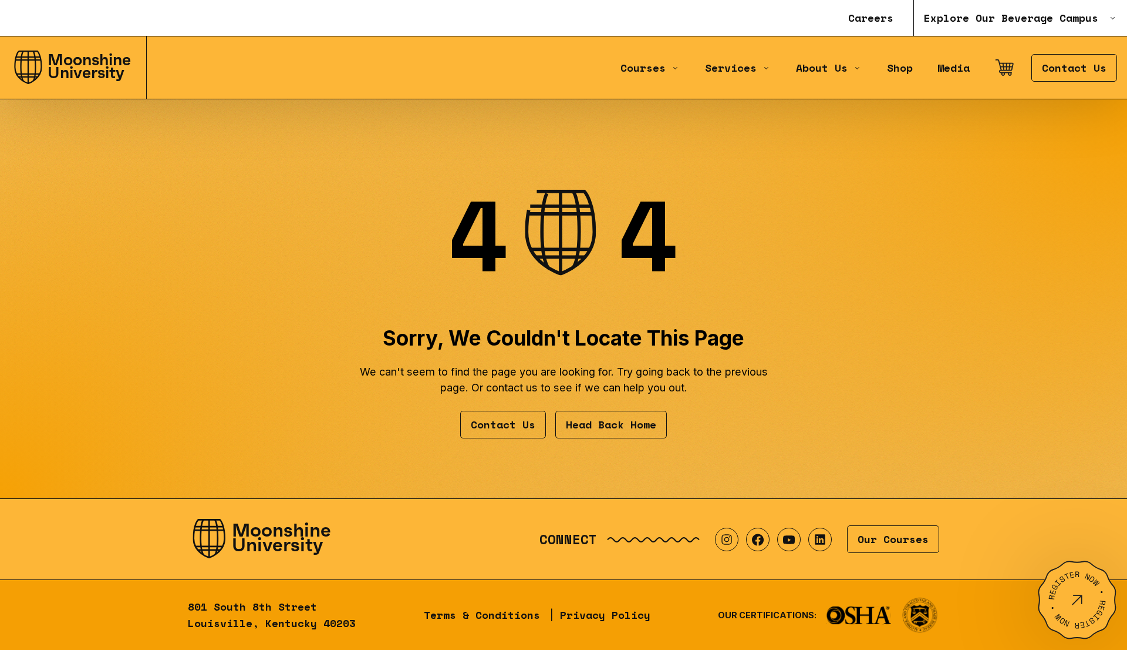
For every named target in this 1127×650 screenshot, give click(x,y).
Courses (643, 68)
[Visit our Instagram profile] (726, 539)
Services (731, 68)
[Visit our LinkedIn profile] (820, 539)
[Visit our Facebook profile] (758, 539)
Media (953, 68)
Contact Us (1074, 68)
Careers (870, 18)
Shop (900, 68)
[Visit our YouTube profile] (789, 539)
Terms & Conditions (482, 615)
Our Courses (893, 539)
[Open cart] (1004, 67)
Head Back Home (611, 425)
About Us (822, 68)
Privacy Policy (605, 615)
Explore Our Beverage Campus (1011, 18)
